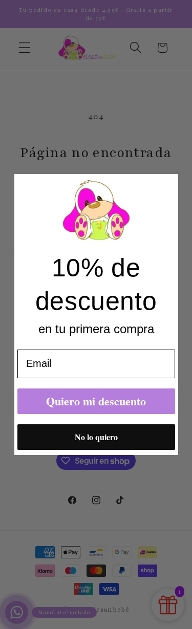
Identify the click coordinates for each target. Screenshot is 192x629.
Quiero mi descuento (96, 401)
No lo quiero (96, 437)
